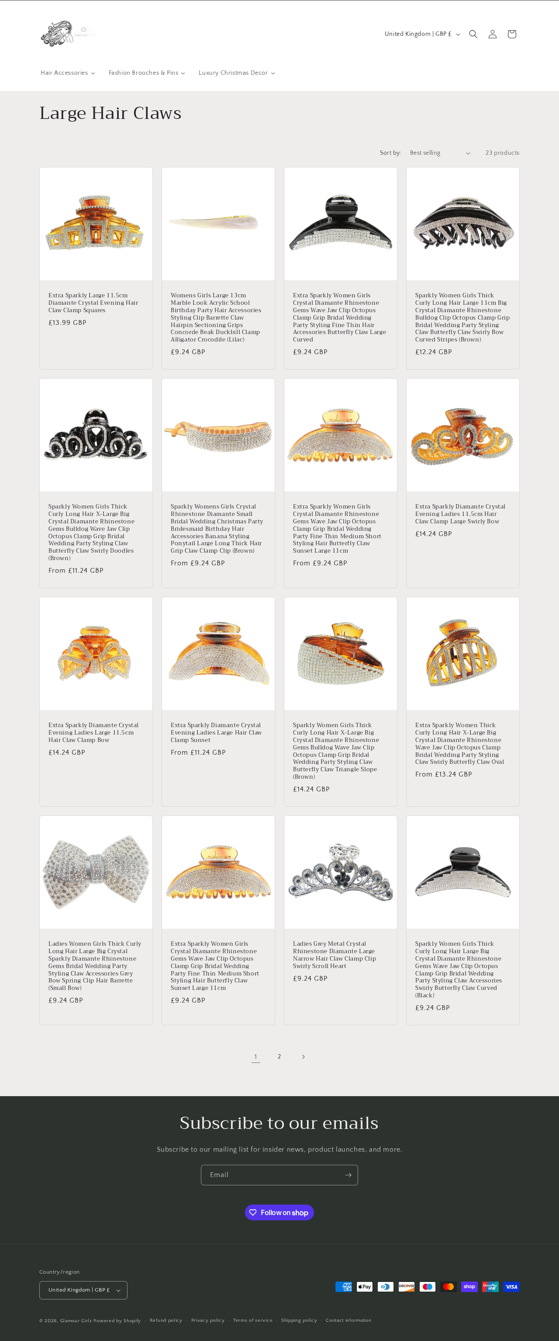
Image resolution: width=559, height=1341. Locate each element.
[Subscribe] (348, 1175)
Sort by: (390, 153)
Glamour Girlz (76, 1321)
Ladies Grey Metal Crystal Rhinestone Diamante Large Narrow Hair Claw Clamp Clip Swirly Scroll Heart (334, 955)
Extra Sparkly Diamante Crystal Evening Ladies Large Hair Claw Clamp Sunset (216, 733)
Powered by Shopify (117, 1321)
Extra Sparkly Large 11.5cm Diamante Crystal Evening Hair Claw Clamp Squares (93, 303)
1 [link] (256, 1057)
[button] (473, 34)
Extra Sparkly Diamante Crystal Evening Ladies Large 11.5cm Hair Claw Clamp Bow (93, 733)
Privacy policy (208, 1320)
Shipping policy (299, 1320)
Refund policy (166, 1320)
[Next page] (303, 1056)
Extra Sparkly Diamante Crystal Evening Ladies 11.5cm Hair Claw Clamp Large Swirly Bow (460, 514)
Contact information (348, 1320)
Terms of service (253, 1320)
